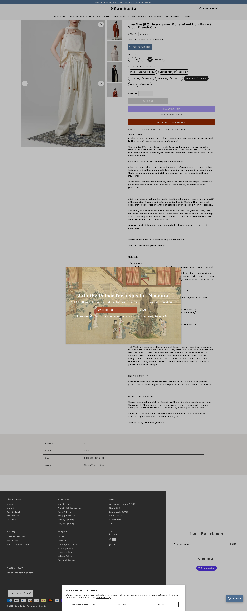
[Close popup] (178, 270)
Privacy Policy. (103, 597)
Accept (122, 604)
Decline (161, 604)
